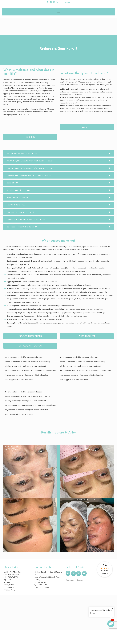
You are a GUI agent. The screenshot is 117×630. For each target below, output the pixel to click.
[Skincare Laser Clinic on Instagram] (78, 573)
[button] (58, 153)
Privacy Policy (9, 585)
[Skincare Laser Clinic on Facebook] (73, 573)
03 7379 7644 (64, 2)
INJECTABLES (9, 580)
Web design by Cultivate (74, 580)
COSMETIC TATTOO (11, 574)
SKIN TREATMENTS (11, 577)
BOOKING (7, 582)
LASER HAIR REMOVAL (12, 572)
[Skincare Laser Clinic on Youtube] (84, 573)
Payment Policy (9, 590)
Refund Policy (9, 587)
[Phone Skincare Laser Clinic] (68, 573)
